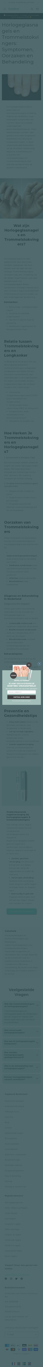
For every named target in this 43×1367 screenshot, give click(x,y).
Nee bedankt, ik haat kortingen (21, 700)
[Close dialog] (39, 663)
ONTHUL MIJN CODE (21, 697)
